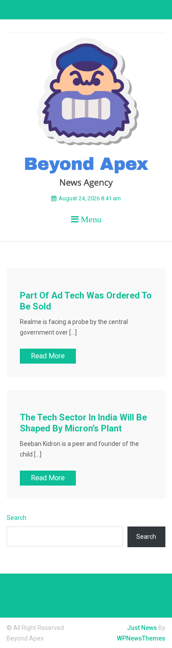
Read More (48, 356)
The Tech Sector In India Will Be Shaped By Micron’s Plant (83, 423)
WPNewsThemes (141, 638)
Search (16, 517)
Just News (142, 627)
